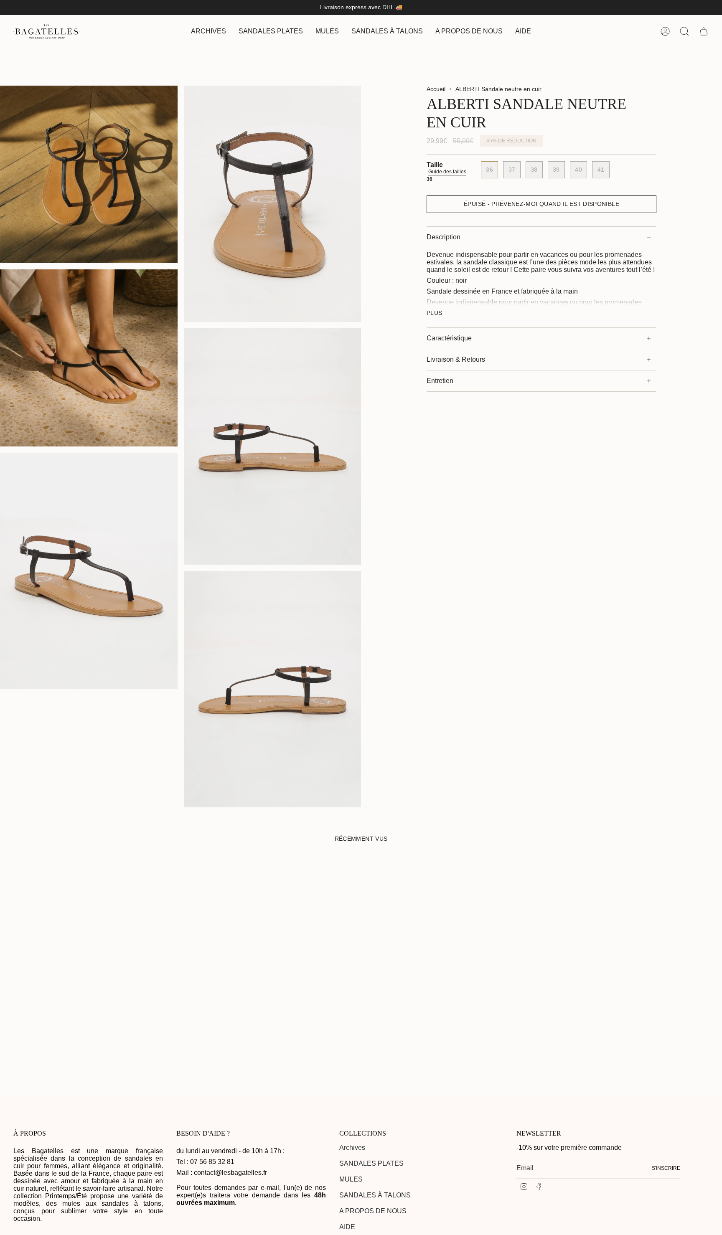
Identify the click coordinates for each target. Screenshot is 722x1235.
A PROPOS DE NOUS (373, 1211)
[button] (270, 31)
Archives (352, 1147)
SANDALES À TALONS (375, 1195)
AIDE (347, 1226)
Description (443, 237)
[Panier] (703, 31)
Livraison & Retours (456, 359)
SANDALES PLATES (371, 1163)
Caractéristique (449, 338)
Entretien (440, 380)
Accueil (436, 89)
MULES (351, 1179)
